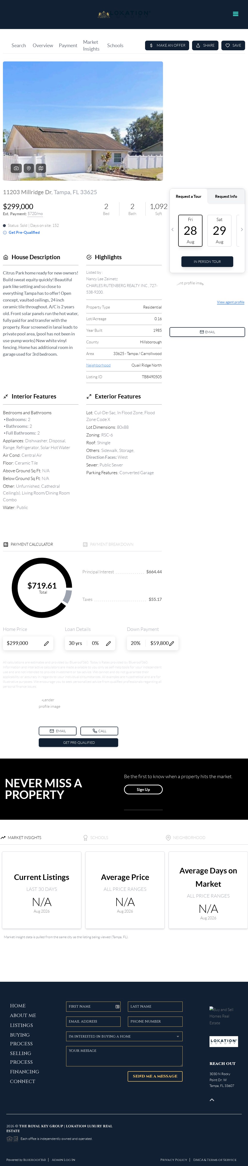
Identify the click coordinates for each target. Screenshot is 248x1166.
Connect (22, 1081)
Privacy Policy (173, 1160)
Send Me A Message (155, 1076)
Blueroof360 (34, 1160)
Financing (24, 1072)
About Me (23, 1015)
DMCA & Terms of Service (215, 1160)
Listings (21, 1025)
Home (18, 1006)
